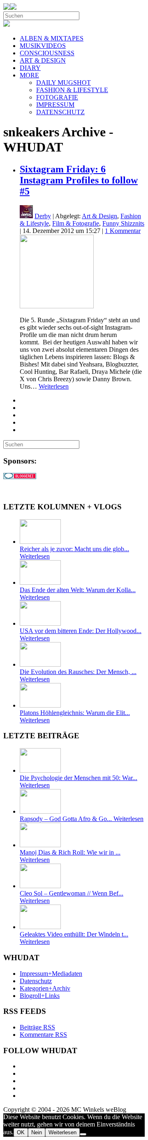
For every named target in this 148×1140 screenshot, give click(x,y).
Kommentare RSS (43, 1034)
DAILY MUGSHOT (63, 82)
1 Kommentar (123, 230)
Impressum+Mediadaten (51, 973)
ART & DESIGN (43, 60)
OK (21, 1132)
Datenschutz (36, 980)
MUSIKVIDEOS (43, 45)
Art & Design (99, 216)
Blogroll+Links (40, 995)
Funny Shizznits (123, 223)
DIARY (30, 67)
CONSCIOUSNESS (47, 53)
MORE (29, 75)
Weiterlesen (54, 386)
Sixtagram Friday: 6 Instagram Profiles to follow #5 (79, 180)
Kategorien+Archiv (45, 988)
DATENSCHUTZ (60, 112)
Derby (43, 216)
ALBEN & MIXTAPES (51, 38)
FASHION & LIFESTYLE (72, 89)
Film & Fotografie (75, 223)
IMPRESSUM (55, 104)
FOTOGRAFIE (57, 97)
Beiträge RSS (37, 1027)
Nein (36, 1132)
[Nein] (83, 1134)
